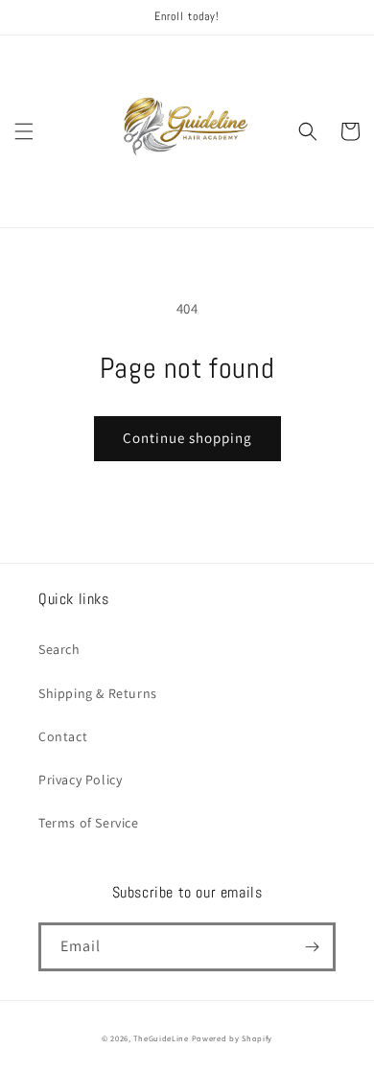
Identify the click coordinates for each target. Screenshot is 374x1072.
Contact (62, 736)
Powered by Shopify (232, 1038)
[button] (24, 131)
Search (59, 649)
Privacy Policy (80, 779)
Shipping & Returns (97, 693)
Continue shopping (187, 438)
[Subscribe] (312, 946)
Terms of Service (88, 822)
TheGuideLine (160, 1038)
